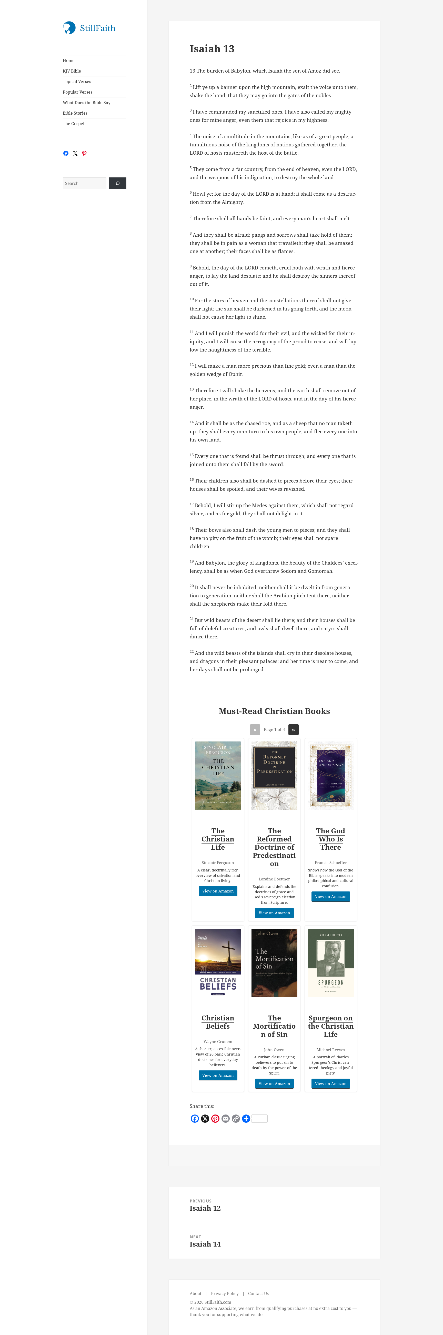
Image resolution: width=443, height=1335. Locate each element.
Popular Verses (77, 92)
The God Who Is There (330, 839)
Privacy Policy (225, 1293)
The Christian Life (218, 839)
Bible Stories (75, 113)
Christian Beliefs (218, 1022)
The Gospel (73, 123)
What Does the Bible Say (86, 102)
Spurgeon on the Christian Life (331, 1026)
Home (69, 60)
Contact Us (258, 1293)
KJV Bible (72, 71)
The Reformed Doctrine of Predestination (274, 847)
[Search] (117, 183)
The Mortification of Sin (274, 1026)
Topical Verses (77, 81)
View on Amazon (218, 891)
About (196, 1293)
